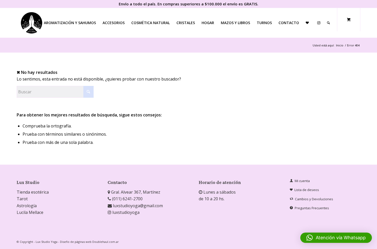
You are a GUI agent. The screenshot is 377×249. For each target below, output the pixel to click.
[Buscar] (328, 23)
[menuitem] (70, 23)
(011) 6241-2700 (127, 199)
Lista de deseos (306, 189)
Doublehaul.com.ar (105, 242)
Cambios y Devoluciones (314, 199)
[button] (336, 238)
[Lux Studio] (31, 23)
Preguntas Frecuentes (312, 208)
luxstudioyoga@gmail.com (137, 205)
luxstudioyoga (125, 212)
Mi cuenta (302, 180)
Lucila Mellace (30, 212)
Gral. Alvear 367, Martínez (135, 192)
